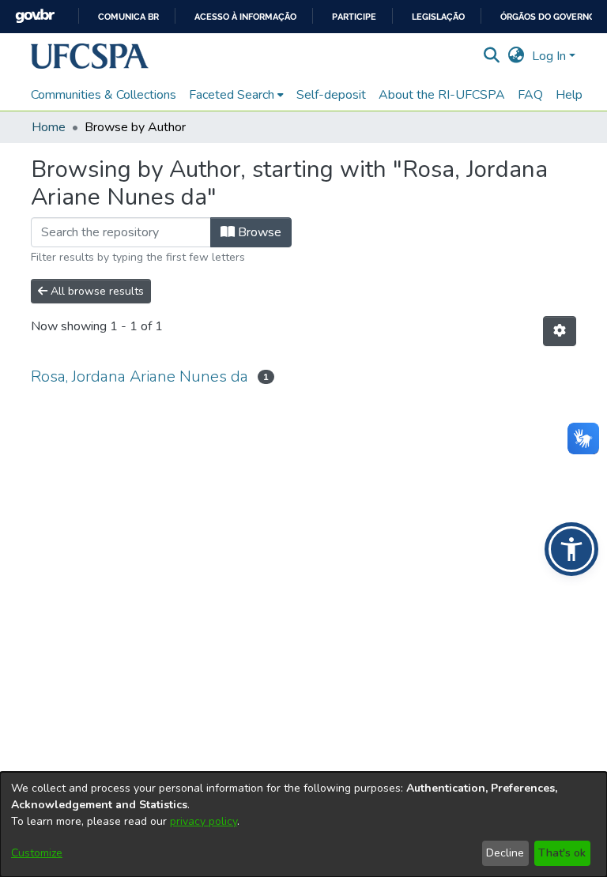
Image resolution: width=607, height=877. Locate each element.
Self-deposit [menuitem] (331, 95)
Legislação (438, 17)
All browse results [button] (95, 291)
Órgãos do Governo (547, 17)
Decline (505, 852)
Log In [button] (550, 56)
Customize (36, 852)
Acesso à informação (245, 17)
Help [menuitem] (569, 95)
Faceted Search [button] (231, 95)
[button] (90, 56)
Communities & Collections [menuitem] (103, 95)
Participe (354, 17)
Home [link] (49, 127)
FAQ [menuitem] (530, 95)
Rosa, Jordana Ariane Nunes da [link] (139, 376)
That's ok (562, 852)
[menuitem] (236, 95)
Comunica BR (128, 17)
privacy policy (203, 821)
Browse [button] (258, 232)
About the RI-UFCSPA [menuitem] (442, 95)
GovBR (35, 16)
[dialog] (303, 824)
